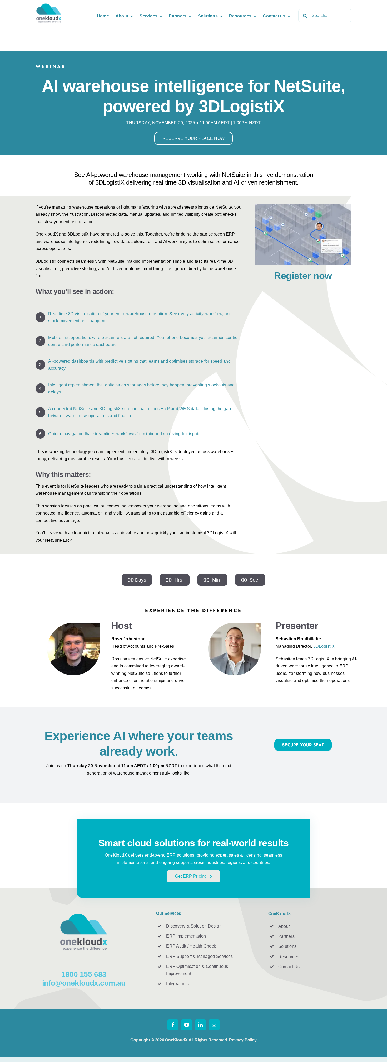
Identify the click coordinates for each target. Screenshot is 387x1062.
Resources (288, 956)
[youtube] (186, 1024)
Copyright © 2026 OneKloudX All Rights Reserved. (179, 1040)
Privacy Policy (243, 1040)
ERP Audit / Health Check (191, 946)
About (284, 926)
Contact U (287, 966)
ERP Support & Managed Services (199, 956)
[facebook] (172, 1024)
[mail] (214, 1024)
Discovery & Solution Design (193, 926)
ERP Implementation (186, 936)
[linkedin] (200, 1024)
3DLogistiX (324, 646)
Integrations (177, 984)
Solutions (287, 946)
